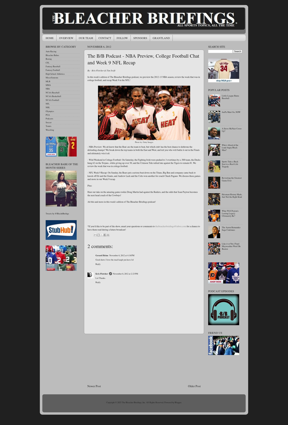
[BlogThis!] (98, 235)
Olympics (50, 111)
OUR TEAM (86, 38)
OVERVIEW (66, 38)
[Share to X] (101, 235)
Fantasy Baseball (53, 66)
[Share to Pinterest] (108, 235)
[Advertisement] (144, 359)
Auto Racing (51, 51)
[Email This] (95, 235)
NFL (48, 103)
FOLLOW (122, 38)
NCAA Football (52, 100)
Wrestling (50, 129)
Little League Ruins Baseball (230, 97)
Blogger (178, 402)
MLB (48, 81)
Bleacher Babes (52, 55)
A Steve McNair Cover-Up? (232, 129)
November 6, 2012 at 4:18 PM (121, 255)
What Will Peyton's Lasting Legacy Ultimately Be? (230, 213)
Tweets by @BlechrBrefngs (57, 213)
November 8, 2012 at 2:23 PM (125, 273)
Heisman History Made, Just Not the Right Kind (232, 195)
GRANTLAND (161, 38)
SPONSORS (140, 38)
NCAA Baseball (53, 92)
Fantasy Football (53, 70)
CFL (48, 62)
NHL (48, 107)
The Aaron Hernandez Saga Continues (231, 228)
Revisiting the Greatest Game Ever (232, 179)
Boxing (49, 59)
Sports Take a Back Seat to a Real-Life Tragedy (230, 164)
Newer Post (94, 386)
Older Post (194, 386)
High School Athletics (55, 73)
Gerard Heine (102, 255)
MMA (48, 85)
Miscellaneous (52, 77)
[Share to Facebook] (104, 235)
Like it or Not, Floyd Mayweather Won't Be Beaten (231, 246)
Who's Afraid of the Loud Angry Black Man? (230, 148)
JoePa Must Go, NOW (231, 112)
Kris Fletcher (102, 273)
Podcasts (49, 118)
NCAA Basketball (53, 96)
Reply (98, 264)
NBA (48, 88)
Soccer (49, 122)
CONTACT (104, 38)
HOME (50, 38)
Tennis (48, 126)
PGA (48, 115)
